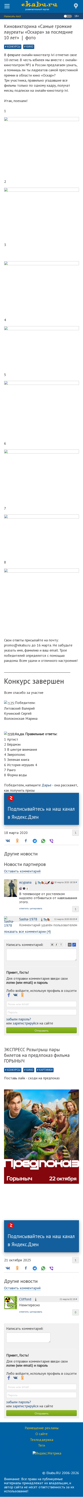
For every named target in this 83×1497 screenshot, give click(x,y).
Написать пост (12, 16)
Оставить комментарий (22, 871)
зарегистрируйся (25, 1023)
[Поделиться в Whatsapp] (42, 841)
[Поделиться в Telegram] (34, 841)
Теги (41, 1445)
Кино (29, 46)
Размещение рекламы (41, 1428)
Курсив (57, 945)
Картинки (46, 1070)
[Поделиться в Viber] (51, 841)
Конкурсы (13, 46)
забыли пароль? (18, 1019)
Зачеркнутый (61, 945)
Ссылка (74, 945)
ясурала (25, 882)
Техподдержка (41, 1440)
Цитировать (70, 945)
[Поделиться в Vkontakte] (7, 841)
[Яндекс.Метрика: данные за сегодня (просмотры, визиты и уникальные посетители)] (47, 1453)
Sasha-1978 (28, 919)
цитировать (36, 908)
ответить (24, 908)
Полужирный (52, 945)
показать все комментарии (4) (27, 931)
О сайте (41, 1434)
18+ (76, 16)
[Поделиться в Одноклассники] (17, 841)
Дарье (46, 785)
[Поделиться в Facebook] (26, 841)
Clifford (25, 1299)
